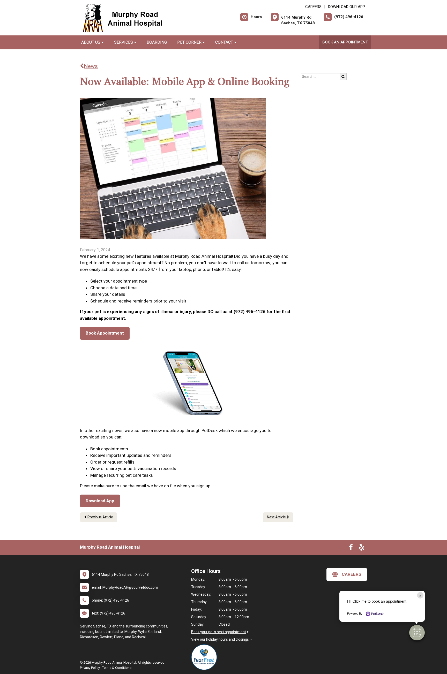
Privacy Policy (90, 668)
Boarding (157, 42)
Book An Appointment (345, 42)
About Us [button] (91, 42)
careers (351, 574)
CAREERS (313, 6)
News (91, 66)
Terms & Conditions (116, 668)
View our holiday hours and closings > (221, 639)
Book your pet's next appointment (218, 632)
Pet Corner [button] (190, 42)
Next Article (277, 517)
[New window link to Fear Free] (205, 657)
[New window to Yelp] (361, 548)
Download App (100, 500)
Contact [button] (224, 42)
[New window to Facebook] (350, 548)
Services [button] (124, 42)
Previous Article (100, 517)
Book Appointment (105, 333)
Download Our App (346, 6)
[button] (417, 632)
